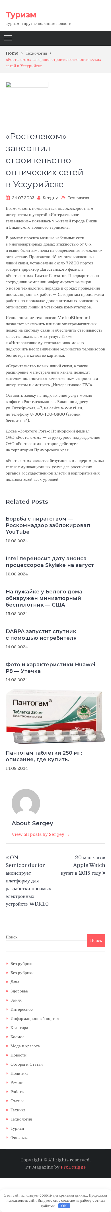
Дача (15, 981)
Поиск (11, 937)
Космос (17, 1036)
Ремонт (17, 1082)
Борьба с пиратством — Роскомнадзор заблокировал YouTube (48, 525)
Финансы (19, 1137)
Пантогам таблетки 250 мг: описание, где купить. (44, 756)
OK (64, 1206)
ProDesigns (73, 1167)
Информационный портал (35, 1018)
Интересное (22, 1009)
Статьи (17, 1100)
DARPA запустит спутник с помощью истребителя (41, 634)
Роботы (17, 1091)
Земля (16, 1000)
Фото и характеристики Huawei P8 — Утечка (50, 667)
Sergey (50, 197)
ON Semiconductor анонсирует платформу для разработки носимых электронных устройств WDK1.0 (28, 881)
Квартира (19, 1027)
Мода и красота (25, 1045)
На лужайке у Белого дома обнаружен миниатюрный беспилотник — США (44, 598)
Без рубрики (22, 963)
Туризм (21, 14)
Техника (18, 1110)
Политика (19, 1073)
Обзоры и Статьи (27, 1064)
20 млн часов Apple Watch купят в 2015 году (83, 865)
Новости (18, 1055)
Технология (78, 197)
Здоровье (19, 991)
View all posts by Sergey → (41, 834)
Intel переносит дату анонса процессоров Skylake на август (50, 561)
